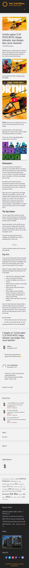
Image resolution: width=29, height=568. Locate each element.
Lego (24, 486)
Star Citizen (5, 494)
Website (6, 499)
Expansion (4, 486)
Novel (20, 489)
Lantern (9, 346)
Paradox (24, 489)
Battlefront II (13, 481)
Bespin (20, 481)
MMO (13, 489)
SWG (24, 494)
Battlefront (22, 478)
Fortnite (21, 170)
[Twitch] (16, 557)
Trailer (23, 497)
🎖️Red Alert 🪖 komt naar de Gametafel (15, 403)
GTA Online (15, 486)
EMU (18, 484)
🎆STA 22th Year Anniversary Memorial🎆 (13, 519)
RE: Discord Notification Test (13, 417)
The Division (19, 497)
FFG (8, 486)
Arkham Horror (12, 479)
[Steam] (19, 557)
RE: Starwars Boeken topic (12, 410)
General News (7, 318)
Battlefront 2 (6, 481)
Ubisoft (3, 499)
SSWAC (13, 491)
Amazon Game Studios (5, 479)
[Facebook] (6, 557)
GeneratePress (14, 565)
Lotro (9, 488)
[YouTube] (13, 557)
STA (16, 491)
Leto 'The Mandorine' (12, 365)
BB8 (17, 481)
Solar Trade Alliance (17, 3)
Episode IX (21, 484)
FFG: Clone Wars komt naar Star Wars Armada (15, 320)
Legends (21, 486)
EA (16, 483)
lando (18, 486)
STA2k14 (20, 491)
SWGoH (8, 496)
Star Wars (14, 493)
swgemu (3, 497)
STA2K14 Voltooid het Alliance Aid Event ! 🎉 (13, 521)
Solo (10, 491)
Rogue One (4, 491)
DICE (11, 484)
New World (17, 489)
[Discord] (22, 557)
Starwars (20, 494)
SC (8, 491)
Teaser (15, 497)
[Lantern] (5, 466)
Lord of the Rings (5, 489)
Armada (17, 479)
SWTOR (12, 497)
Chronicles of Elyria (6, 484)
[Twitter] (9, 557)
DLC (13, 484)
